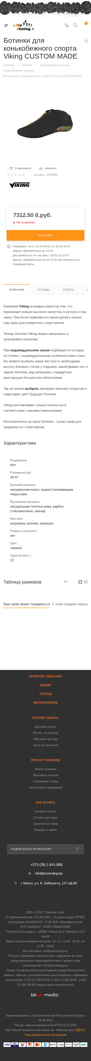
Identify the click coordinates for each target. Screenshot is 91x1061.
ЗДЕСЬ (80, 1030)
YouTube (57, 896)
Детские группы (45, 726)
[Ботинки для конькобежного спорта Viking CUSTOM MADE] (45, 123)
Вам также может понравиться (27, 604)
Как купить (45, 802)
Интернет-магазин (45, 676)
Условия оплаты (45, 811)
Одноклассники (68, 896)
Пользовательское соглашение (45, 1034)
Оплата (68, 289)
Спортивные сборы (45, 781)
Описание (16, 289)
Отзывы (44, 289)
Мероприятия (45, 702)
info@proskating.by (49, 873)
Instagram (45, 896)
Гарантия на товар (45, 823)
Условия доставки (46, 817)
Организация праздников (45, 787)
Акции (45, 685)
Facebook (34, 896)
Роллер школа (45, 718)
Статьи (46, 694)
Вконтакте (23, 896)
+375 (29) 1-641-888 (46, 865)
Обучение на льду (45, 739)
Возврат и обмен (45, 829)
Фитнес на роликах (45, 732)
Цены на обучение (45, 745)
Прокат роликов (45, 760)
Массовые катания (45, 775)
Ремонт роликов (45, 769)
